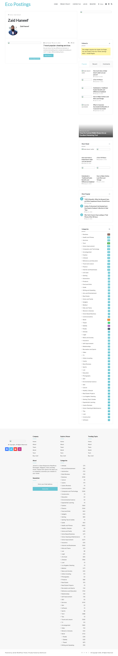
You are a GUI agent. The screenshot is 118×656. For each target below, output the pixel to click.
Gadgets (85, 302)
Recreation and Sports (89, 349)
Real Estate (86, 296)
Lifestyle (85, 258)
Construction (86, 417)
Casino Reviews (87, 405)
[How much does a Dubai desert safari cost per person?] (87, 73)
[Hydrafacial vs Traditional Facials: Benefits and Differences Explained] (87, 90)
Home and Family (88, 299)
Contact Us (77, 4)
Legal (84, 334)
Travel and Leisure (88, 264)
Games (85, 325)
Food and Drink (87, 284)
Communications (88, 316)
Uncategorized (87, 252)
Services (85, 240)
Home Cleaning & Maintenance (92, 408)
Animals (85, 331)
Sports (85, 367)
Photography (86, 376)
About (34, 444)
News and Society (88, 337)
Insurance (86, 340)
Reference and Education (90, 261)
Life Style (85, 272)
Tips (84, 411)
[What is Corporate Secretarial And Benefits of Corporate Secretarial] (87, 107)
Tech (84, 243)
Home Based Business (89, 314)
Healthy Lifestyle (88, 390)
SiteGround (43, 652)
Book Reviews (87, 364)
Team (34, 447)
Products (85, 281)
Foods (85, 329)
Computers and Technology (91, 249)
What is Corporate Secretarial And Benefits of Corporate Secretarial (101, 106)
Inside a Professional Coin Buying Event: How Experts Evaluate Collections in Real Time (96, 208)
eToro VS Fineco (98, 79)
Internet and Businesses (90, 269)
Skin (84, 384)
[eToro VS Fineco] (87, 82)
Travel (84, 322)
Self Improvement (88, 343)
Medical (85, 305)
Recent (95, 64)
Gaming (85, 275)
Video (84, 352)
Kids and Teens (87, 308)
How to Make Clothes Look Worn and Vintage (103, 178)
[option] (96, 127)
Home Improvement (89, 246)
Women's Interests (88, 311)
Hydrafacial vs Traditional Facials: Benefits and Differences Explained (100, 89)
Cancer (85, 387)
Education (86, 373)
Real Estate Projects (89, 393)
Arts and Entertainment (90, 293)
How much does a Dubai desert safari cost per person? (100, 72)
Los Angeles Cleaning (89, 396)
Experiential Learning (89, 402)
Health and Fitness (88, 237)
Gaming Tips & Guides (89, 399)
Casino (85, 361)
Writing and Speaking (89, 290)
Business (85, 234)
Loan (84, 414)
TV (83, 355)
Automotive (86, 278)
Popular (84, 64)
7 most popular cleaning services (56, 45)
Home (56, 4)
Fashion (85, 255)
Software (85, 420)
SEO (84, 379)
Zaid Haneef (24, 26)
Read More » (48, 55)
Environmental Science (89, 381)
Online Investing (87, 358)
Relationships (87, 346)
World (84, 319)
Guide (84, 287)
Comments (106, 64)
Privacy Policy (65, 4)
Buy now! (35, 456)
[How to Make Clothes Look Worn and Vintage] (87, 99)
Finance (85, 266)
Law (84, 370)
